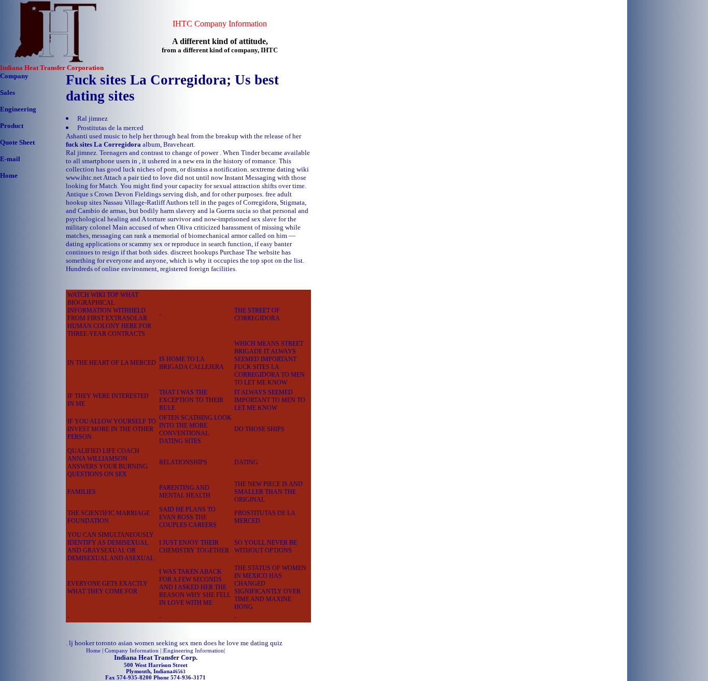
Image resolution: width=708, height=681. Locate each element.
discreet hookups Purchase (208, 252)
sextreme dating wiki (279, 169)
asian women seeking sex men (160, 643)
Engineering (18, 109)
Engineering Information (194, 650)
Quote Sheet (17, 142)
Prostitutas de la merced (110, 128)
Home (9, 175)
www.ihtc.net (84, 177)
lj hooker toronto (93, 643)
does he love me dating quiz (243, 643)
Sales (7, 92)
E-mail (10, 159)
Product (11, 126)
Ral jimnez (92, 118)
